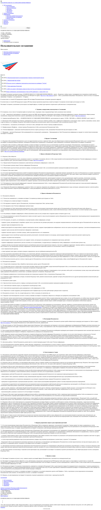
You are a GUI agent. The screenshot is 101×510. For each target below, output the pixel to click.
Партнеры (9, 9)
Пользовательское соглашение (14, 17)
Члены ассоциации (11, 7)
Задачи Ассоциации (9, 13)
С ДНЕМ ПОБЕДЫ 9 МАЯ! (13, 80)
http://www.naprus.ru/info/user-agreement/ (14, 151)
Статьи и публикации (9, 19)
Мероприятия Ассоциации (7, 489)
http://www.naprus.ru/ (80, 115)
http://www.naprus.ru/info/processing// (33, 307)
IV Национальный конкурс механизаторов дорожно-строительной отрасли (25, 77)
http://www (43, 95)
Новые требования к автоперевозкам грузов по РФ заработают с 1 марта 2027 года (27, 91)
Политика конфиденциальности (15, 15)
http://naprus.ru (49, 95)
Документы (9, 10)
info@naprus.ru (4, 496)
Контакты (6, 22)
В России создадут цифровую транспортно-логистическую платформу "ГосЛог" (26, 83)
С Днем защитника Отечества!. (14, 86)
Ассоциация (4, 477)
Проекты (6, 21)
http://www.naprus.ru (38, 160)
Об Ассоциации (8, 5)
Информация (7, 14)
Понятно (3, 507)
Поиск (28, 27)
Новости (6, 23)
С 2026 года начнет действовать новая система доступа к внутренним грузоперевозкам (28, 89)
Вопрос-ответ (10, 18)
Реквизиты (9, 11)
